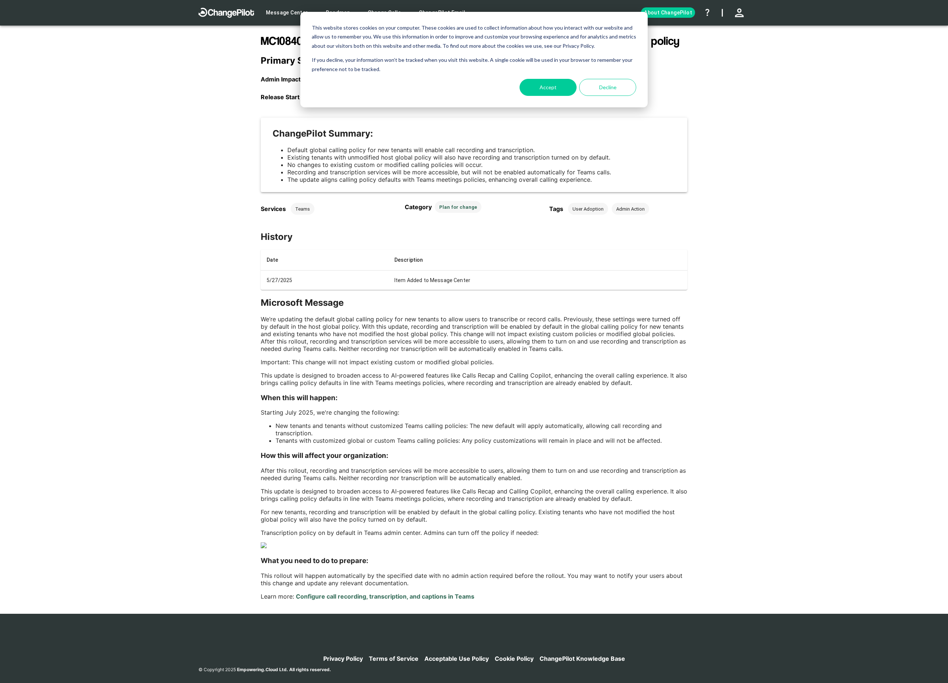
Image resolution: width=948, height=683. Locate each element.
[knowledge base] (706, 12)
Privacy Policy (343, 658)
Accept (548, 87)
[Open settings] (740, 12)
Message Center (287, 13)
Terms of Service (393, 658)
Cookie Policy (514, 658)
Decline (608, 87)
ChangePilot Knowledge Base (582, 658)
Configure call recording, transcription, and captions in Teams (385, 596)
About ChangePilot (668, 13)
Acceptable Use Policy (456, 658)
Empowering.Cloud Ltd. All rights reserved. (284, 669)
